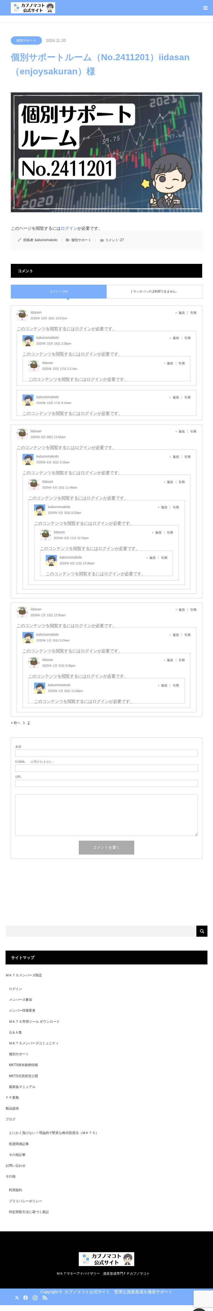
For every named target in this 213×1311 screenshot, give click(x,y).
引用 (193, 312)
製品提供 (12, 1108)
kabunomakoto (46, 240)
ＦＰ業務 (12, 1098)
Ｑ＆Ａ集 (15, 1032)
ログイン (69, 228)
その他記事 (17, 1155)
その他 (11, 1176)
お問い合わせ (16, 1166)
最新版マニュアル (22, 1087)
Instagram (34, 1296)
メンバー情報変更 (22, 1010)
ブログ (11, 1119)
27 (122, 240)
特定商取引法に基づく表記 (29, 1212)
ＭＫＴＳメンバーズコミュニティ (34, 1043)
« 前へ (15, 722)
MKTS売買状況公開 (23, 1076)
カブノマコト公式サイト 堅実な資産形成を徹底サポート (118, 1291)
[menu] (205, 8)
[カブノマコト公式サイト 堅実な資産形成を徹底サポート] (33, 7)
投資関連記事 (19, 1144)
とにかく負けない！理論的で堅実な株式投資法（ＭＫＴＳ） (54, 1133)
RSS (44, 1296)
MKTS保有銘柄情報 (23, 1065)
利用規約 (15, 1190)
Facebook (25, 1296)
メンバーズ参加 (20, 1000)
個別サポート (26, 40)
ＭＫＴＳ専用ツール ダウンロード (34, 1022)
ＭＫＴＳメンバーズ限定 (24, 975)
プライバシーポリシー (25, 1201)
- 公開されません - (34, 761)
